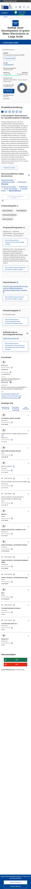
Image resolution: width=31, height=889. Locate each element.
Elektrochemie (22, 182)
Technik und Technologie (8, 186)
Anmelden (16, 7)
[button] (20, 7)
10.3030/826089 (7, 64)
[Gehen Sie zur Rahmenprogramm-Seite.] (15, 23)
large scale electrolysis (9, 214)
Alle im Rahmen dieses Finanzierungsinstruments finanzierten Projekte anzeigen (14, 321)
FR (13, 111)
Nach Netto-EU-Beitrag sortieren (15, 409)
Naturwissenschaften (7, 180)
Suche (24, 7)
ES (9, 111)
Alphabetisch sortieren (5, 408)
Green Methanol (21, 210)
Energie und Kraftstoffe (10, 188)
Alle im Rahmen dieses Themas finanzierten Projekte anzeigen (14, 298)
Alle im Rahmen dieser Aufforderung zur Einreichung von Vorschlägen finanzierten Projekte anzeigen (15, 346)
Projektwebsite (8, 59)
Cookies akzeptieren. (15, 882)
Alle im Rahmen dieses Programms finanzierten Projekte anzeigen (14, 242)
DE (2, 111)
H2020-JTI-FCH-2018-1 (10, 338)
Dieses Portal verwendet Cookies (11, 876)
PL (20, 111)
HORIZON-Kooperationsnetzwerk (12, 398)
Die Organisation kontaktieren (11, 394)
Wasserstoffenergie (15, 190)
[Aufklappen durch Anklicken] (28, 415)
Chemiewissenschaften (8, 182)
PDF (16, 664)
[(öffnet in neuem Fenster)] (7, 6)
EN (6, 111)
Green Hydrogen (7, 210)
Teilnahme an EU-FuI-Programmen (12, 396)
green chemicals (7, 219)
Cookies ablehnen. (15, 886)
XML (16, 659)
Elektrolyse (4, 184)
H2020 (6, 17)
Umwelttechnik (23, 186)
